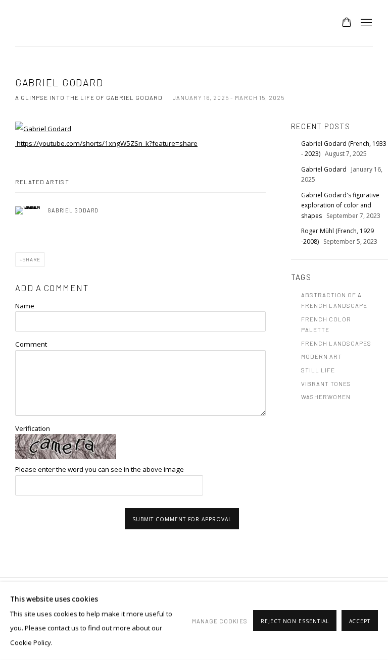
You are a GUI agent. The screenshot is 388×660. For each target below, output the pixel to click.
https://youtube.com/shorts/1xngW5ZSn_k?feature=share (106, 143)
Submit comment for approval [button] (181, 519)
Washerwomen (326, 396)
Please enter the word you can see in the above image (99, 469)
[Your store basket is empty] (347, 23)
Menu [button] (365, 23)
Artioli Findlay (194, 23)
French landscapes (336, 343)
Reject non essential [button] (294, 621)
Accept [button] (360, 621)
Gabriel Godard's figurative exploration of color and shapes (340, 205)
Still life (318, 369)
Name (24, 305)
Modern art (321, 356)
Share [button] (31, 259)
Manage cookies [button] (220, 620)
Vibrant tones (326, 383)
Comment (31, 344)
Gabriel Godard (324, 169)
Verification (32, 428)
